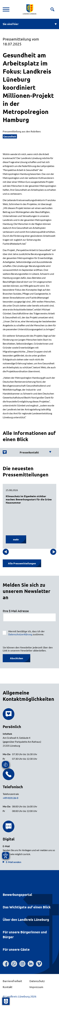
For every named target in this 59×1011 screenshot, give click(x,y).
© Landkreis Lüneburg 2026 (19, 996)
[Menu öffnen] (6, 9)
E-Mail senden (13, 862)
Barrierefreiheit (12, 981)
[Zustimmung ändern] (6, 1001)
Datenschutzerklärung (20, 634)
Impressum (36, 986)
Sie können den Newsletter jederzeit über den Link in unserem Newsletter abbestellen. (28, 649)
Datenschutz (37, 981)
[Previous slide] (6, 552)
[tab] (27, 452)
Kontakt (7, 986)
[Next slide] (53, 552)
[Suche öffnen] (52, 9)
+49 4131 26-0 (10, 797)
